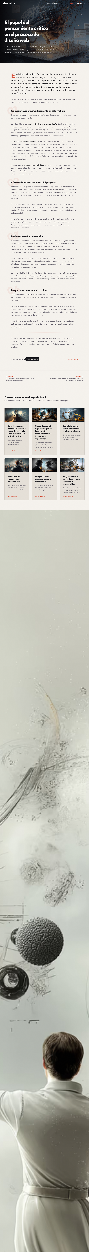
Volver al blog (73, 359)
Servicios (64, 4)
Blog (71, 3)
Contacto (79, 3)
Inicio (48, 3)
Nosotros (55, 3)
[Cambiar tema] (84, 3)
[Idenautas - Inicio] (9, 3)
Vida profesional (32, 359)
